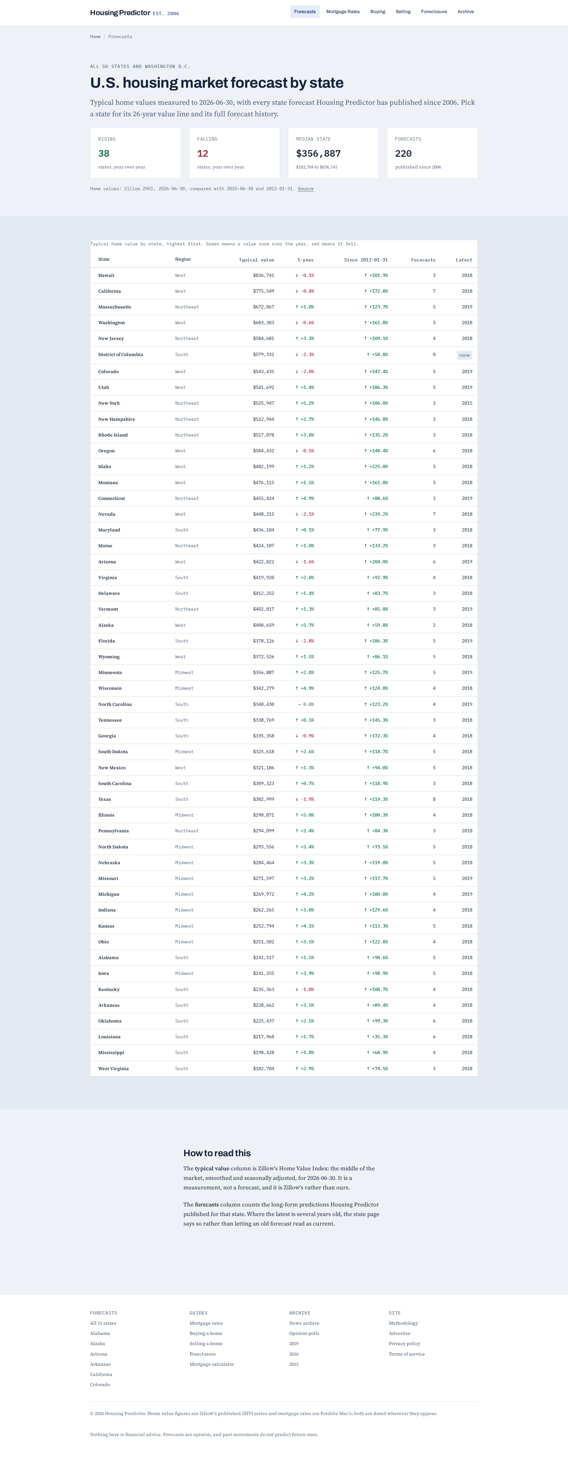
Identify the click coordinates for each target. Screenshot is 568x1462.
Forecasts (305, 11)
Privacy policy (404, 1343)
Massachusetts (114, 307)
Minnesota (110, 672)
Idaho (104, 466)
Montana (108, 482)
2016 (293, 1354)
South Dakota (113, 751)
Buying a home (206, 1333)
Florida (106, 641)
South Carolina (114, 783)
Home (95, 36)
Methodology (403, 1323)
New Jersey (111, 338)
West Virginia (113, 1068)
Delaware (109, 593)
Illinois (106, 815)
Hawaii (106, 275)
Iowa (103, 973)
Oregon (106, 450)
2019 (293, 1343)
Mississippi (111, 1052)
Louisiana (109, 1036)
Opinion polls (304, 1333)
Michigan (108, 894)
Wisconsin (110, 688)
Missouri (108, 878)
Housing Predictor (134, 13)
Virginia (107, 577)
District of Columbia (120, 354)
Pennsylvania (113, 830)
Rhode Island (113, 435)
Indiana (107, 910)
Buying (377, 11)
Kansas (106, 926)
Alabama (108, 957)
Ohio (103, 941)
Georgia (107, 735)
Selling (403, 11)
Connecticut (111, 498)
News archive (304, 1323)
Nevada (106, 514)
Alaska (106, 625)
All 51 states (103, 1323)
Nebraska (109, 862)
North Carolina (115, 704)
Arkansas (109, 1005)
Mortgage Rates (343, 11)
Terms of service (407, 1354)
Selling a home (206, 1343)
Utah (103, 387)
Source (306, 188)
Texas (104, 799)
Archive (466, 11)
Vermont (108, 609)
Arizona (107, 561)
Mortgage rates (206, 1323)
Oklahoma (110, 1021)
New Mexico (112, 767)
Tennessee (110, 720)
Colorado (108, 371)
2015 (293, 1364)
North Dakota (113, 846)
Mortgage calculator (212, 1364)
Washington (111, 322)
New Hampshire (116, 419)
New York (109, 403)
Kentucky (109, 989)
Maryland (109, 530)
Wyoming (109, 656)
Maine (105, 545)
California (109, 291)
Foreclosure (434, 11)
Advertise (400, 1333)
